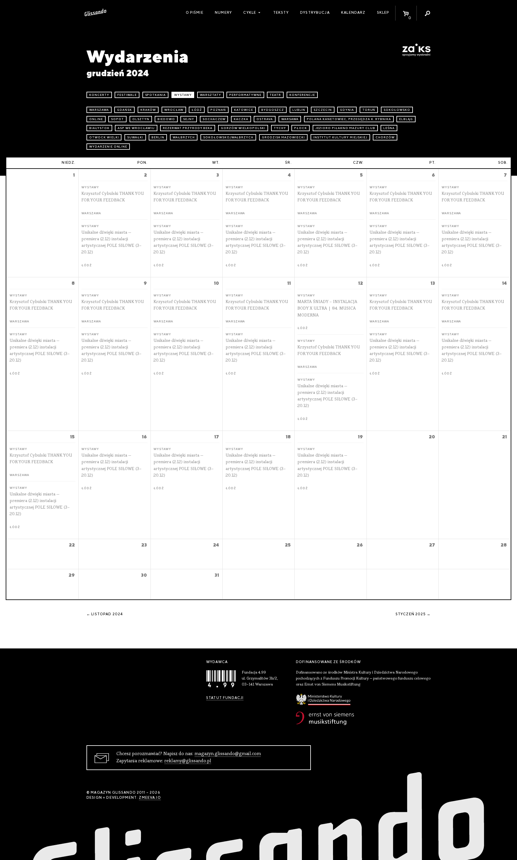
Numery (223, 12)
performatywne (245, 95)
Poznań (218, 109)
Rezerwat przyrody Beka (187, 128)
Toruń (368, 109)
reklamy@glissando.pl (187, 761)
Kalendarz (353, 12)
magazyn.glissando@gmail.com (227, 754)
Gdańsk (124, 109)
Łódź (196, 109)
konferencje (302, 95)
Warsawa (290, 119)
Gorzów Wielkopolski (243, 128)
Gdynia (347, 109)
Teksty (281, 12)
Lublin (298, 109)
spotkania (155, 95)
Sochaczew (214, 119)
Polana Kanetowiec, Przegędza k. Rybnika (349, 119)
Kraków (148, 109)
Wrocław (173, 109)
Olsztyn (140, 119)
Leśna (389, 128)
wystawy (183, 95)
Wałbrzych (184, 137)
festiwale (127, 95)
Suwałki (135, 137)
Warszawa (99, 109)
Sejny (188, 119)
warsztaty (210, 95)
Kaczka (241, 119)
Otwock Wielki (104, 137)
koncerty (99, 95)
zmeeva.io (150, 797)
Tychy (280, 128)
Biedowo (166, 119)
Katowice (243, 109)
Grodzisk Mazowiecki (283, 137)
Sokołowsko (397, 109)
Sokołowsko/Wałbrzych (228, 137)
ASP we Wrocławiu (136, 128)
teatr (275, 95)
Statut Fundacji (225, 698)
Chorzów (385, 137)
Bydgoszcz (272, 109)
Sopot (117, 119)
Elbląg (406, 119)
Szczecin (323, 109)
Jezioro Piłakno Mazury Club (345, 128)
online (96, 119)
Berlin (157, 137)
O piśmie (194, 12)
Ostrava (264, 119)
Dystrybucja (315, 12)
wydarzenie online (108, 146)
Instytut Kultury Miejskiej (340, 137)
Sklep (383, 12)
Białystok (99, 128)
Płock (300, 128)
